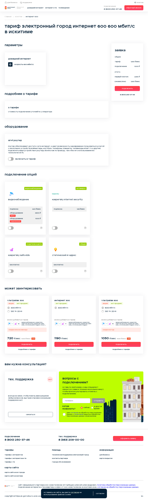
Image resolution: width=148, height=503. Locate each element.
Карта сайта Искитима (14, 476)
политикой (79, 414)
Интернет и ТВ (51, 8)
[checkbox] (11, 159)
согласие (74, 412)
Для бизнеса (12, 2)
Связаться (30, 414)
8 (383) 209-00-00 (71, 439)
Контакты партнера (60, 458)
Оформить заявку (128, 438)
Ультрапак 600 (109, 300)
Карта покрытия (105, 458)
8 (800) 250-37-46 (113, 9)
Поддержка (27, 2)
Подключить (127, 88)
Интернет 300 (62, 300)
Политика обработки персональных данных (116, 485)
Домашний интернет (35, 8)
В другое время (98, 407)
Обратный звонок (133, 8)
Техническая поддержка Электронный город (70, 455)
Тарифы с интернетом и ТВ (15, 458)
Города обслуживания (61, 462)
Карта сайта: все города (15, 472)
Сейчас (87, 407)
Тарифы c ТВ (10, 462)
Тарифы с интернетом (14, 455)
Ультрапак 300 (15, 300)
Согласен (100, 493)
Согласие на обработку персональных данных (117, 487)
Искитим (140, 2)
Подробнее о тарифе (27, 349)
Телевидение (64, 8)
